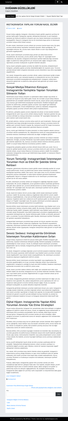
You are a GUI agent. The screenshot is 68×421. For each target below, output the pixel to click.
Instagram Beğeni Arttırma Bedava (17, 399)
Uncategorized (12, 379)
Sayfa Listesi (11, 408)
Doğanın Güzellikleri (20, 8)
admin (20, 28)
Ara (7, 390)
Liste (8, 402)
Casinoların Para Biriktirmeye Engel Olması (19, 385)
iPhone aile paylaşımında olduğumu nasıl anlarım (46, 387)
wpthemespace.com (51, 419)
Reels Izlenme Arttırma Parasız (16, 405)
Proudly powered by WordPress (20, 419)
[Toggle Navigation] (57, 2)
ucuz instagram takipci (13, 376)
